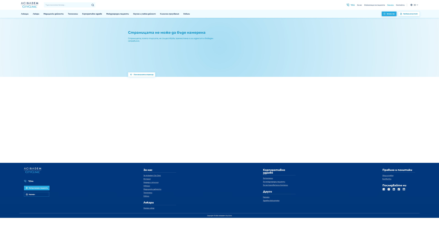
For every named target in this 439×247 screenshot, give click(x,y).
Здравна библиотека (271, 200)
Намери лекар (148, 208)
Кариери (390, 5)
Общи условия (387, 175)
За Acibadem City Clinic (152, 175)
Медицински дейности (54, 14)
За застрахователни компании (275, 185)
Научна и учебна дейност (144, 14)
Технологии (73, 14)
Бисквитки (386, 179)
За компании (268, 178)
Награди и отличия (150, 182)
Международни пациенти (117, 14)
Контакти (400, 5)
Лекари (36, 14)
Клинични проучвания (169, 14)
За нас (359, 5)
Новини (186, 14)
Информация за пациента (374, 5)
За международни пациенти (274, 182)
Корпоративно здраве (92, 14)
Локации (24, 14)
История (147, 179)
